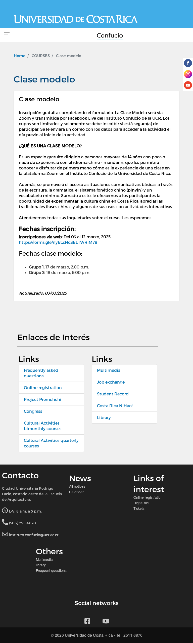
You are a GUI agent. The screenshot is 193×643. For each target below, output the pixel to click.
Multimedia (108, 370)
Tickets (138, 508)
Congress (33, 411)
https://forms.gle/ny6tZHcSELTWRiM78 (58, 242)
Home (19, 55)
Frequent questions (51, 570)
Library (104, 417)
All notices (77, 486)
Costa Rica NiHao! (114, 405)
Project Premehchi (42, 399)
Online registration (43, 387)
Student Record (113, 393)
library (41, 564)
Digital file (141, 502)
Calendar (76, 491)
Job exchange (111, 382)
